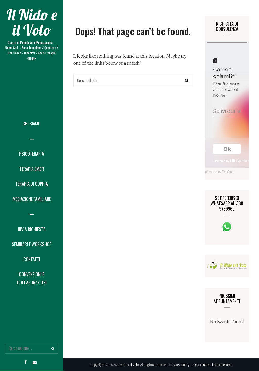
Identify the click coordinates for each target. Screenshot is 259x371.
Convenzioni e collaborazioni (32, 278)
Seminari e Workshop (32, 244)
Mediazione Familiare (32, 199)
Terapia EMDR (31, 168)
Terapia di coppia (31, 183)
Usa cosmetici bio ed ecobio (212, 365)
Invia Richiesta (32, 229)
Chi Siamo (32, 123)
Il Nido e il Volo (31, 22)
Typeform (227, 171)
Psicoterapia (31, 153)
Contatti (31, 259)
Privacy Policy (179, 365)
